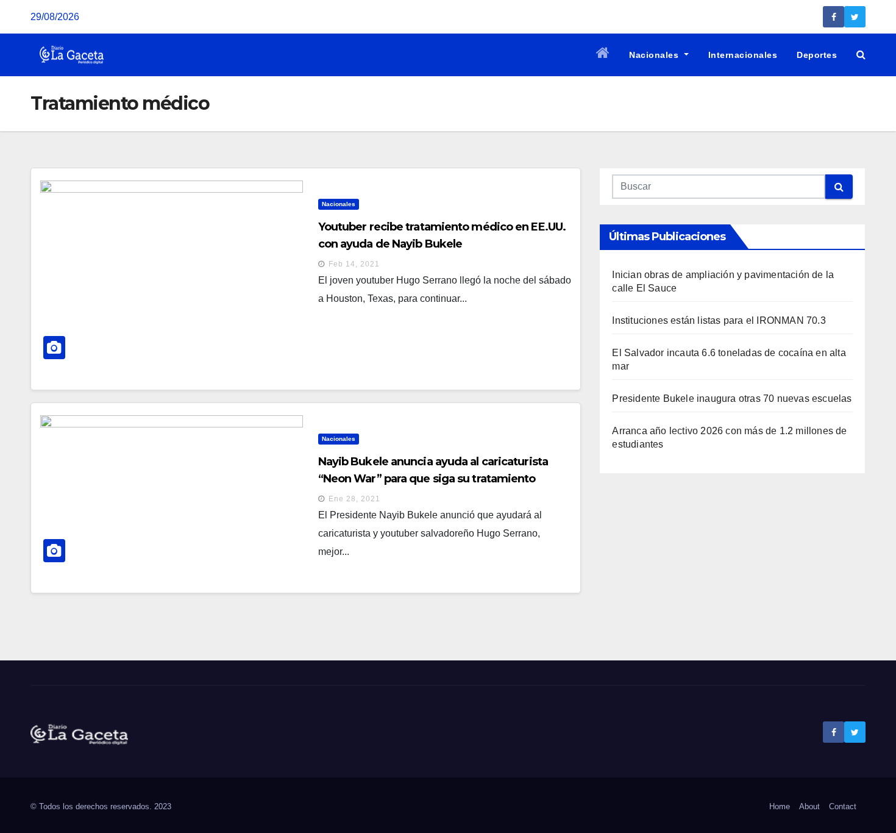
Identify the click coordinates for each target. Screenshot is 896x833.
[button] (861, 54)
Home (779, 806)
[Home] (603, 55)
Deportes (817, 55)
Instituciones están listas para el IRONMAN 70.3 (718, 320)
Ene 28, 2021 (354, 499)
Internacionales (743, 55)
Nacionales (655, 55)
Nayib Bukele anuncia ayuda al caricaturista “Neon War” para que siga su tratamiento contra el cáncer (433, 478)
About (809, 806)
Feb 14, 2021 (354, 264)
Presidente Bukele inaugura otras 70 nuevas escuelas (732, 398)
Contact (842, 806)
